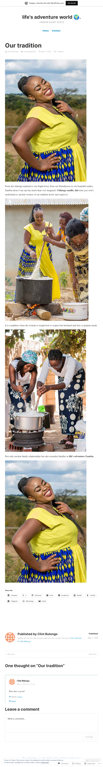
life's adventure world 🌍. (51, 17)
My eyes (10, 654)
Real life (92, 654)
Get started (72, 3)
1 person (19, 697)
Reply (13, 701)
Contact (56, 30)
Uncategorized (30, 51)
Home (46, 30)
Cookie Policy (45, 762)
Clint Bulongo (13, 51)
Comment (89, 737)
